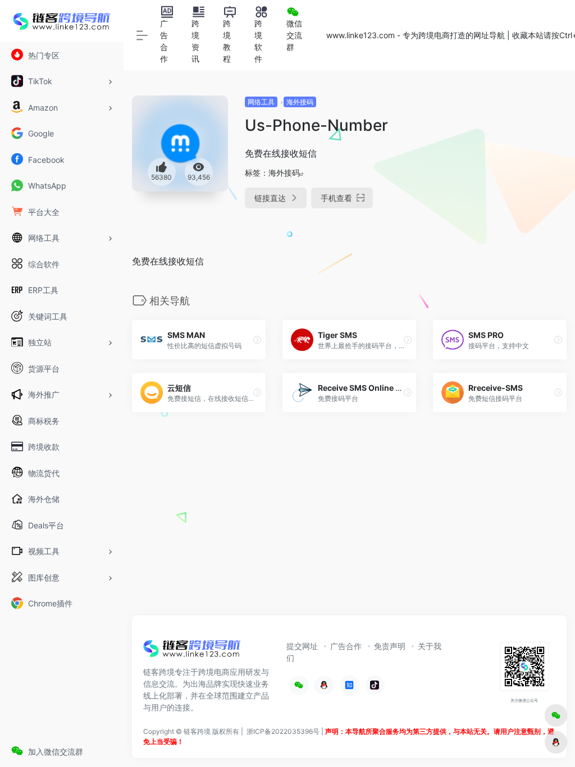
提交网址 (302, 646)
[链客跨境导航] (192, 652)
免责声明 (389, 646)
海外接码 (299, 102)
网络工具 (261, 102)
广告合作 (346, 646)
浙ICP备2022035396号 (283, 731)
